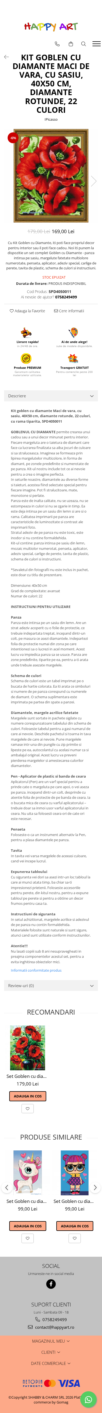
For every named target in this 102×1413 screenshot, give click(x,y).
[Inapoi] (4, 57)
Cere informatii (71, 310)
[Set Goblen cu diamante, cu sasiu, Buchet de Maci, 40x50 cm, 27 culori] (27, 1047)
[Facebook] (51, 1284)
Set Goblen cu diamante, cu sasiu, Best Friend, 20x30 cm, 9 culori (75, 1201)
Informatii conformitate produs (36, 970)
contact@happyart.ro (54, 1327)
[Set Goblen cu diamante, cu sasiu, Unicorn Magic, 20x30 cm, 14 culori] (27, 1172)
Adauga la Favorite (29, 310)
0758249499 (54, 1319)
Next (93, 181)
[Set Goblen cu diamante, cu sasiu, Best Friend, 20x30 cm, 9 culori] (74, 1172)
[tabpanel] (51, 176)
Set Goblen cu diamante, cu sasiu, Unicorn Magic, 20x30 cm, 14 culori (28, 1201)
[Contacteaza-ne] (57, 44)
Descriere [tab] (17, 395)
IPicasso (51, 119)
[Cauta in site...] (84, 44)
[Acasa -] (51, 27)
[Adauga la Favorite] (27, 1108)
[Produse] (97, 45)
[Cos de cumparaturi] (71, 44)
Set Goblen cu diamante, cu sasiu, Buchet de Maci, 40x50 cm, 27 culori (28, 1076)
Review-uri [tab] (21, 985)
